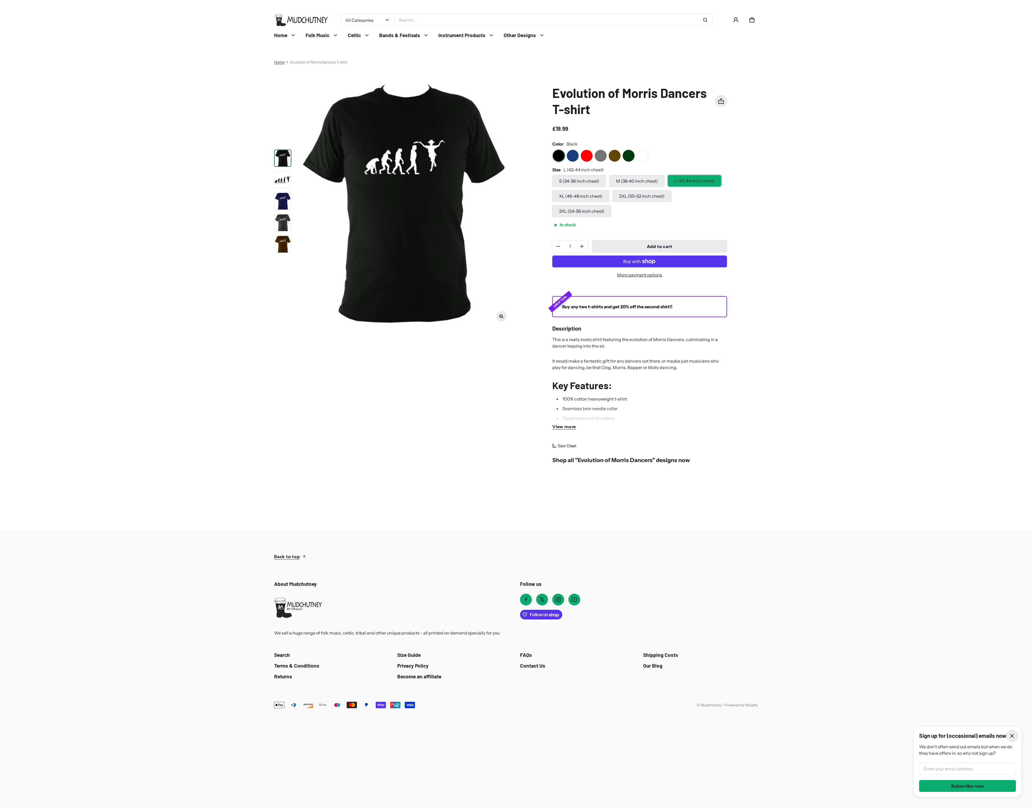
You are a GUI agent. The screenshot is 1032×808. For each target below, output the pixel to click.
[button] (752, 20)
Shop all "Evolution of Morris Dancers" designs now (621, 460)
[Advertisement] (172, 748)
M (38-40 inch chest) (637, 181)
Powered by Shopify (741, 705)
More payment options (639, 275)
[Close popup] (1012, 736)
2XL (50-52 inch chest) (642, 196)
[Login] (736, 20)
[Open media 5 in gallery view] (282, 222)
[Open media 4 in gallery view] (282, 201)
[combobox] (553, 20)
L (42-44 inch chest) (694, 180)
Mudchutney (711, 705)
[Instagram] (558, 599)
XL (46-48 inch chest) (581, 196)
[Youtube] (574, 599)
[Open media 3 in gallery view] (282, 179)
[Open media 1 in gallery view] (282, 158)
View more (564, 426)
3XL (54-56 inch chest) (581, 211)
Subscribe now (967, 786)
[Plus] (582, 246)
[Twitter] (542, 599)
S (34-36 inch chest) (579, 181)
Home (279, 62)
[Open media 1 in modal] (404, 203)
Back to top (287, 556)
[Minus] (558, 246)
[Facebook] (526, 599)
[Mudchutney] (301, 20)
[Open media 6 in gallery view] (282, 244)
